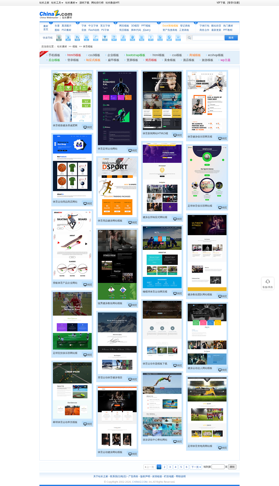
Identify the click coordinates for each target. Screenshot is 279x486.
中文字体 (93, 25)
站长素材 (62, 46)
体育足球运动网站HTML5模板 (107, 149)
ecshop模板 (216, 55)
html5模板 (74, 55)
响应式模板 (93, 60)
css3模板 (94, 55)
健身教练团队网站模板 (200, 294)
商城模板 (195, 55)
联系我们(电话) (118, 476)
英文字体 (105, 25)
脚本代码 (136, 30)
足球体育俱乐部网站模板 (200, 206)
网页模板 (124, 25)
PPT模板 (146, 25)
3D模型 (135, 25)
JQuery (147, 30)
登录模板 (73, 60)
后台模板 (54, 60)
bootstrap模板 (135, 55)
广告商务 (133, 476)
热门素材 (228, 25)
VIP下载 (221, 2)
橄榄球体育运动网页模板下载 (155, 292)
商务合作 (204, 30)
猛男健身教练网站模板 (110, 303)
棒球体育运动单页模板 (65, 422)
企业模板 (113, 55)
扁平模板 (113, 60)
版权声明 (145, 476)
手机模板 (54, 55)
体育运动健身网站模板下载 (110, 452)
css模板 (177, 55)
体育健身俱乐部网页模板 (200, 137)
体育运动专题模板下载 (155, 363)
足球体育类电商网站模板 (200, 446)
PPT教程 (227, 30)
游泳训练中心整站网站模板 (155, 440)
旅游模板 (207, 60)
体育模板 (88, 46)
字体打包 (204, 25)
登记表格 (185, 25)
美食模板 (170, 60)
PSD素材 (66, 30)
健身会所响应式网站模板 (155, 217)
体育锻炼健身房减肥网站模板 (65, 126)
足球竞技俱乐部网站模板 (65, 353)
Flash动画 (93, 30)
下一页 (195, 467)
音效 (83, 30)
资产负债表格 (170, 30)
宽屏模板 (132, 60)
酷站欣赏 (216, 25)
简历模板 (124, 30)
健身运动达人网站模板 (200, 368)
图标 (57, 30)
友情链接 (157, 476)
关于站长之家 (100, 476)
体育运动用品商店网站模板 (65, 202)
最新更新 (216, 30)
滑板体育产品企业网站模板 (65, 283)
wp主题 (225, 60)
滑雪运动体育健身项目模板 (110, 378)
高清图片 (66, 25)
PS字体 (105, 30)
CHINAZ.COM (139, 482)
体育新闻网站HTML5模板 (155, 134)
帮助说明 (181, 476)
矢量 (57, 25)
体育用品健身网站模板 (110, 220)
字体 (83, 25)
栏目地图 (169, 476)
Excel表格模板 (170, 25)
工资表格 (184, 30)
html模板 (159, 55)
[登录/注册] (233, 2)
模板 (75, 46)
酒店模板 (188, 60)
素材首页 (45, 27)
